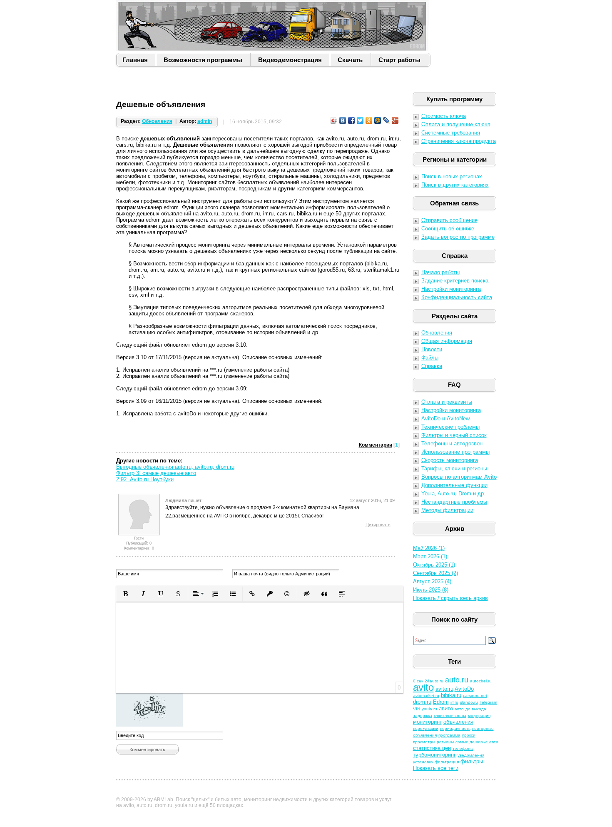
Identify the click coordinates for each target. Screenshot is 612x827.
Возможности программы (203, 59)
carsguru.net (475, 695)
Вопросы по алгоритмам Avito (459, 477)
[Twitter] (360, 120)
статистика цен (432, 748)
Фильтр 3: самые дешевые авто (156, 473)
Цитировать (378, 524)
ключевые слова (450, 715)
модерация (479, 715)
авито (446, 708)
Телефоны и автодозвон (452, 443)
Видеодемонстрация (290, 59)
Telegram (488, 702)
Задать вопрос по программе (458, 237)
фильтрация (447, 762)
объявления (458, 722)
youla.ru (429, 709)
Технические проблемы (450, 427)
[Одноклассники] (369, 120)
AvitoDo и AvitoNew (445, 418)
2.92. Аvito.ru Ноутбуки (145, 479)
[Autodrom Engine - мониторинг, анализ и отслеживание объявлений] (272, 25)
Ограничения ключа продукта (458, 141)
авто (459, 709)
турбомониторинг (434, 755)
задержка (422, 715)
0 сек (418, 681)
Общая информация (446, 341)
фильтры (471, 761)
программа (449, 735)
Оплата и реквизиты (446, 402)
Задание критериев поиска (454, 280)
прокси (468, 735)
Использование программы (455, 452)
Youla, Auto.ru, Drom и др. (453, 493)
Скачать (350, 59)
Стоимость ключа (443, 116)
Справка (431, 366)
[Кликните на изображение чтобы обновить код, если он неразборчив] (259, 710)
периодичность (455, 728)
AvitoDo (464, 689)
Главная (135, 59)
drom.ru (422, 702)
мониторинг (427, 722)
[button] (126, 594)
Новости (431, 349)
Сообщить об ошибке (447, 228)
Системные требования (450, 133)
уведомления (471, 755)
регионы (445, 742)
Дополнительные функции (454, 485)
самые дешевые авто (476, 742)
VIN (416, 709)
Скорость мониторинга (449, 460)
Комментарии (375, 445)
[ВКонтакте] (342, 120)
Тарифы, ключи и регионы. (455, 468)
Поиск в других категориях (455, 185)
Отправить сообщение (449, 220)
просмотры (424, 742)
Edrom (441, 702)
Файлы (429, 358)
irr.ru (454, 702)
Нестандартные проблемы (454, 502)
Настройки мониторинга (451, 289)
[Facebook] (351, 120)
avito (423, 687)
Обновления (157, 121)
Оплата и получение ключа (455, 124)
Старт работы (399, 59)
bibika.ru (451, 695)
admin (204, 121)
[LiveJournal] (386, 120)
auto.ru (456, 680)
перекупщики (425, 728)
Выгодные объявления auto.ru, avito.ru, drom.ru (175, 467)
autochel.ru (481, 681)
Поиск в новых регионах (451, 176)
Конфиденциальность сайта (456, 297)
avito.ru (444, 689)
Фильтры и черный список (454, 435)
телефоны (463, 748)
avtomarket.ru (426, 695)
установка (423, 762)
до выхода (475, 709)
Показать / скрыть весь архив (450, 598)
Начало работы (440, 272)
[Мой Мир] (377, 120)
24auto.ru (434, 681)
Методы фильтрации (447, 510)
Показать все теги (435, 768)
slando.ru (469, 702)
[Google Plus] (395, 120)
